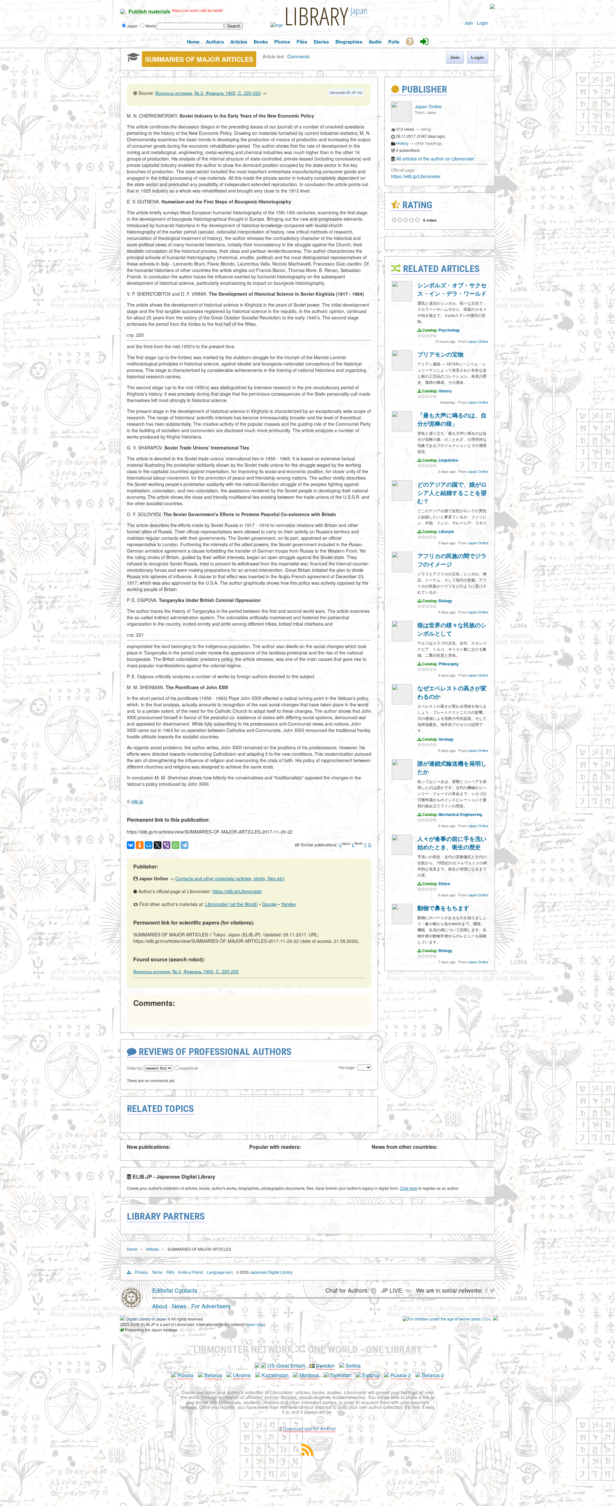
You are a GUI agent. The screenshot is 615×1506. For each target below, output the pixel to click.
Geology (446, 739)
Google (269, 904)
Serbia (353, 1365)
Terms (157, 1272)
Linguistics (448, 460)
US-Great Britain (286, 1365)
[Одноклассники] (140, 845)
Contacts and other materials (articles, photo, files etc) (230, 878)
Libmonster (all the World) (231, 904)
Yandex (288, 904)
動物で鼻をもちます (443, 908)
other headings (428, 143)
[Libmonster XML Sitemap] (307, 1453)
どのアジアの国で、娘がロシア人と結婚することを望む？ (452, 492)
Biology (445, 601)
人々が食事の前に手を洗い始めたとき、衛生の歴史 (452, 843)
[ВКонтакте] (131, 845)
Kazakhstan (275, 1375)
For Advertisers (211, 1306)
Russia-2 (400, 1375)
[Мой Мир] (148, 845)
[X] (157, 845)
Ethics (444, 883)
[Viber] (166, 845)
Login (482, 23)
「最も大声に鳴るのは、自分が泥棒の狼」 (452, 419)
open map (255, 1324)
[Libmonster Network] (447, 1318)
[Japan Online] (401, 120)
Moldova (309, 1375)
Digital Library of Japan (146, 1318)
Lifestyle (446, 531)
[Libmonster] (131, 1306)
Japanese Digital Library (271, 1272)
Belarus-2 (433, 1375)
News (179, 1306)
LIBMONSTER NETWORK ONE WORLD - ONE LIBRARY (307, 1349)
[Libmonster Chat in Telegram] (375, 1290)
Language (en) (220, 1272)
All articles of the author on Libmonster (435, 158)
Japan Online (428, 106)
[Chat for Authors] (471, 6)
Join (469, 23)
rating (426, 129)
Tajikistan (340, 1375)
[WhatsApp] (175, 845)
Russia (185, 1375)
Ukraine (242, 1375)
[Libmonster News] (480, 6)
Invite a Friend (190, 1272)
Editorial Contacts (174, 1290)
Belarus (213, 1375)
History (402, 143)
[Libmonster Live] (465, 6)
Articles (152, 1249)
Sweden (325, 1365)
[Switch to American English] (492, 7)
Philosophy (449, 664)
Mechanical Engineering (460, 814)
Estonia (371, 1375)
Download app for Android (309, 1428)
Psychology (449, 330)
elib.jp (137, 801)
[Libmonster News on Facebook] (475, 6)
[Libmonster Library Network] (495, 1318)
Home (132, 1249)
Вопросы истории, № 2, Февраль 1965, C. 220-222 (208, 93)
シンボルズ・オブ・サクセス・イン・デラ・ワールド (452, 289)
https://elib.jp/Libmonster (237, 891)
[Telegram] (184, 845)
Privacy (141, 1272)
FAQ (170, 1272)
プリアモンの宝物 (440, 354)
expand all (189, 1068)
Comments (298, 56)
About (159, 1306)
